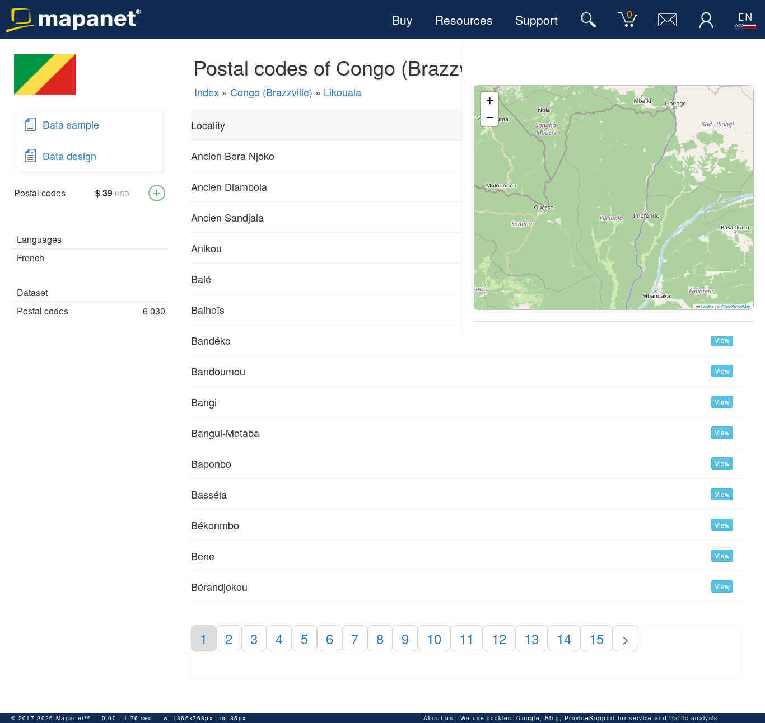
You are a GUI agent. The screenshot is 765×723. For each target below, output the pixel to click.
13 (531, 638)
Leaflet (706, 306)
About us (438, 718)
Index (206, 91)
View (722, 340)
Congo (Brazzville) (271, 91)
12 (499, 638)
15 (596, 638)
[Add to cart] (156, 193)
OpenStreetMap (735, 306)
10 (434, 638)
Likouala (342, 91)
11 (466, 638)
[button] (489, 100)
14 (564, 638)
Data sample (71, 124)
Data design (69, 155)
